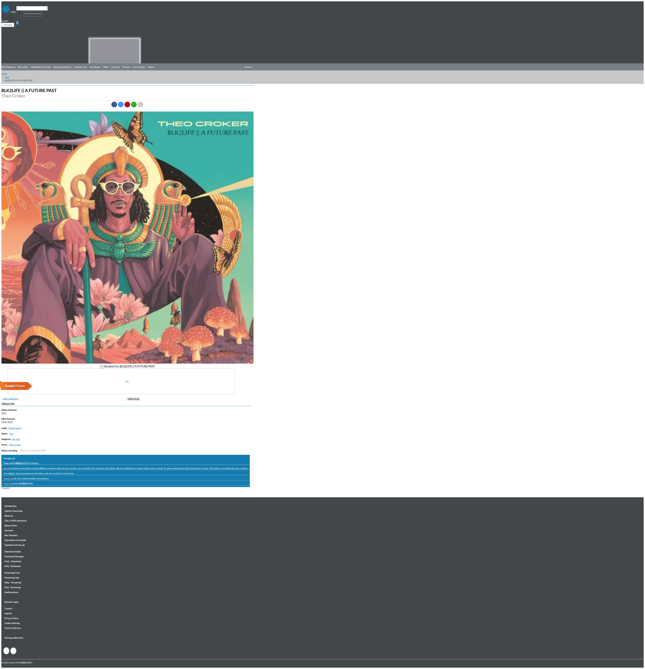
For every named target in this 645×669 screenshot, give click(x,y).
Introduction (10, 506)
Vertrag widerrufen (14, 637)
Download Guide (13, 551)
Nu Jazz (16, 439)
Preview (126, 67)
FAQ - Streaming (13, 587)
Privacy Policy (11, 618)
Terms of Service (13, 628)
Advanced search (33, 13)
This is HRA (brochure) (16, 520)
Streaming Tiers (12, 572)
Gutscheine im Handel (15, 540)
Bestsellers (23, 67)
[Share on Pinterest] (127, 104)
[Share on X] (121, 104)
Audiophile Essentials (41, 67)
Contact (8, 608)
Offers (106, 67)
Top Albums (95, 67)
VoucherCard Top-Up (15, 545)
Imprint (8, 613)
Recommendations (62, 67)
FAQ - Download (12, 566)
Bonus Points (11, 525)
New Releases (9, 67)
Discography (8, 477)
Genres (248, 67)
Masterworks (15, 428)
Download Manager (14, 556)
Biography (7, 483)
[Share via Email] (140, 104)
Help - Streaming (13, 582)
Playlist (5, 467)
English (4, 21)
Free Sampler (139, 67)
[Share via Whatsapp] (134, 104)
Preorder (115, 67)
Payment (9, 530)
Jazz (7, 77)
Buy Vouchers (11, 535)
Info (4, 472)
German (8, 25)
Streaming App (12, 577)
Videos (151, 67)
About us (9, 515)
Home (4, 73)
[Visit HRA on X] (13, 650)
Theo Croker (13, 95)
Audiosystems (11, 592)
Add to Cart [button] (133, 399)
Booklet (6, 488)
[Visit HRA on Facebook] (6, 650)
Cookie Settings (12, 623)
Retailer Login (11, 602)
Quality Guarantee (14, 511)
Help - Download (13, 561)
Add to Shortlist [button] (10, 399)
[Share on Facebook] (114, 104)
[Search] (18, 12)
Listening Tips (80, 67)
